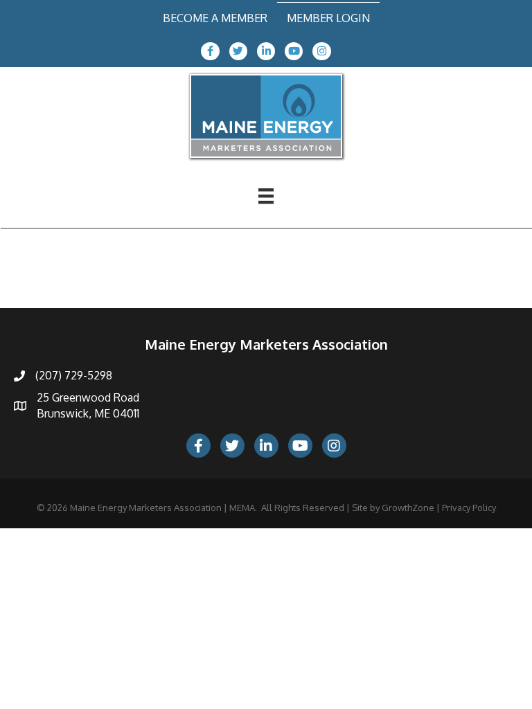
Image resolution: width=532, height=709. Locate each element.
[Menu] (266, 196)
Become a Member (215, 18)
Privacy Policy (469, 507)
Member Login (328, 18)
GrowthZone (408, 507)
